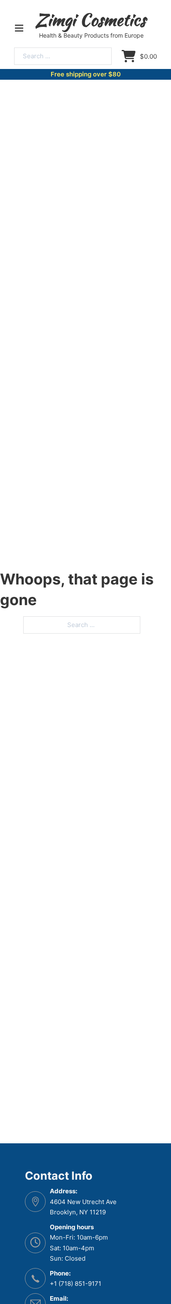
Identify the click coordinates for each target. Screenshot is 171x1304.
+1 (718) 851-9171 (75, 1283)
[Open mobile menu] (19, 28)
